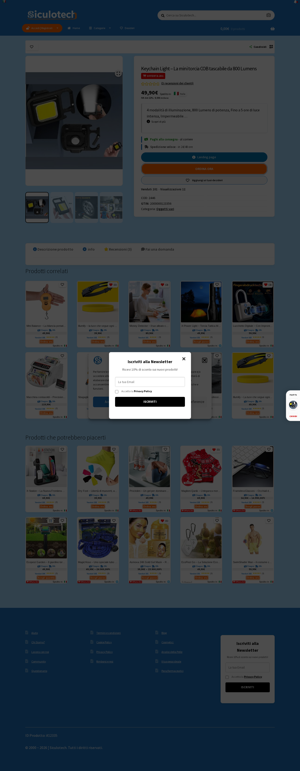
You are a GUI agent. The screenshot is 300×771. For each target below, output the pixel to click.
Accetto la (136, 391)
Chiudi (293, 416)
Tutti (293, 395)
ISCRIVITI (150, 402)
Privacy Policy (143, 391)
